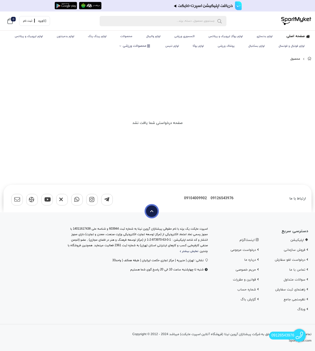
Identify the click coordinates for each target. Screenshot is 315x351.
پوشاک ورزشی (226, 46)
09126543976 (222, 198)
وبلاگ (301, 309)
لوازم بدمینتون (65, 36)
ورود (40, 21)
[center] (219, 21)
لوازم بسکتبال (256, 46)
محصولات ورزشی (135, 46)
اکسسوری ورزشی (184, 36)
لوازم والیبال (153, 36)
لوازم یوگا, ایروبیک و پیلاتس (225, 36)
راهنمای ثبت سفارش (290, 289)
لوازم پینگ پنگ (97, 36)
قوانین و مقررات (245, 279)
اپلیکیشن (298, 240)
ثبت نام (27, 21)
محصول (295, 59)
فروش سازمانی (295, 250)
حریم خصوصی (246, 269)
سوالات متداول (295, 279)
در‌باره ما (250, 259)
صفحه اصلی (296, 36)
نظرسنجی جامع (295, 299)
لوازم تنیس (172, 46)
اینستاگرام (248, 240)
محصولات (126, 36)
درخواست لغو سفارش (290, 259)
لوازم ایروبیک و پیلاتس (29, 36)
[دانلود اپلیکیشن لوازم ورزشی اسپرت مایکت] (157, 6)
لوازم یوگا (198, 46)
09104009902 (195, 198)
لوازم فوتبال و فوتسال (292, 46)
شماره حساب (247, 289)
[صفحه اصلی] (309, 59)
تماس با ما (297, 269)
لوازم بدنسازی (265, 36)
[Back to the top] (152, 211)
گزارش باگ (249, 299)
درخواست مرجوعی (244, 250)
